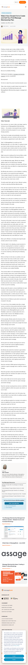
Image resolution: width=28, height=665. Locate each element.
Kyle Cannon (5, 26)
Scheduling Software (7, 605)
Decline (14, 659)
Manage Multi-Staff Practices (9, 620)
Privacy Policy (16, 645)
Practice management (6, 12)
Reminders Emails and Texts (8, 622)
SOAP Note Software (7, 611)
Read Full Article (6, 523)
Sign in (16, 2)
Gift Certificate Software (8, 609)
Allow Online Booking (7, 618)
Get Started (22, 2)
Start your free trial (14, 503)
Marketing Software (7, 607)
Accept (14, 656)
